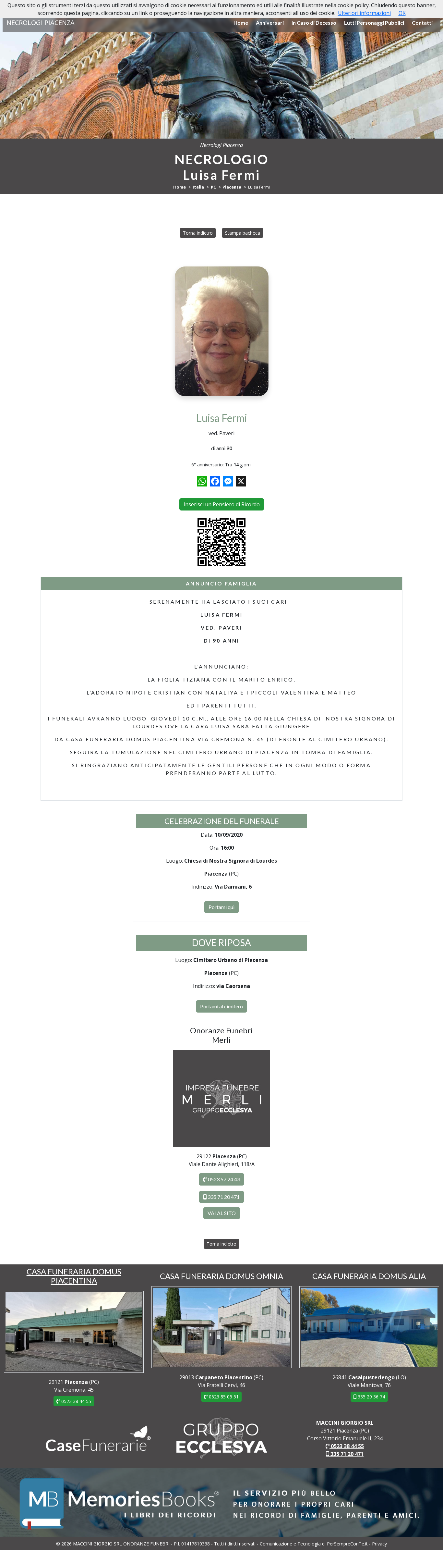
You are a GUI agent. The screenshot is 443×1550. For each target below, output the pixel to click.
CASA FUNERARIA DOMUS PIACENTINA (74, 1276)
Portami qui (221, 907)
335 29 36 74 (370, 1397)
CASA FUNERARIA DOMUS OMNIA (221, 1276)
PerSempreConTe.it (347, 1544)
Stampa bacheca (242, 233)
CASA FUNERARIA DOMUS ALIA (369, 1276)
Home (240, 22)
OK (402, 13)
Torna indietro (198, 233)
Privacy (379, 1544)
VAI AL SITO (222, 1213)
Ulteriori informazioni (364, 13)
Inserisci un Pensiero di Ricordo (222, 504)
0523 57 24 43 (223, 1179)
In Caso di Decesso (314, 22)
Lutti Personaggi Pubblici (374, 22)
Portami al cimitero (221, 1006)
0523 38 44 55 (75, 1401)
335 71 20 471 (223, 1197)
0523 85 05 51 (223, 1397)
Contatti (422, 22)
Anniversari (270, 22)
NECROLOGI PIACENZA (40, 22)
